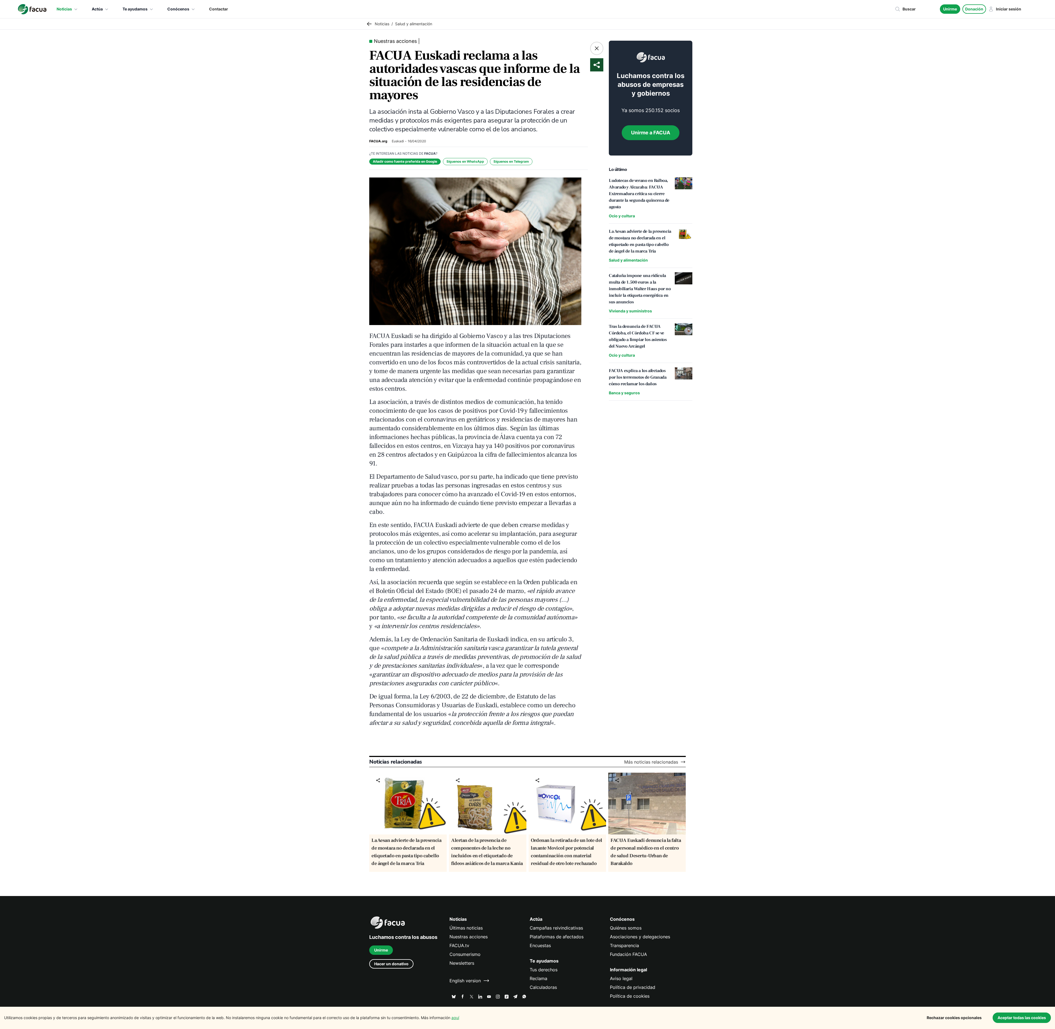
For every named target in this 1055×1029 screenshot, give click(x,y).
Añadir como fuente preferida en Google (405, 161)
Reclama (538, 978)
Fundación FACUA (628, 954)
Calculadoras (543, 987)
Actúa (97, 9)
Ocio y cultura (622, 215)
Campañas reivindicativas (556, 928)
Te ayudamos (135, 9)
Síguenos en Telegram (511, 161)
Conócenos (178, 9)
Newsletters (461, 963)
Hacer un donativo (391, 963)
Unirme (950, 9)
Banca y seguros (624, 392)
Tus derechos (543, 969)
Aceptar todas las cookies (1022, 1017)
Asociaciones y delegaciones (640, 936)
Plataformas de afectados (557, 936)
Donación (974, 9)
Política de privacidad (632, 987)
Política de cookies (629, 996)
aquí (455, 1017)
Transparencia (624, 945)
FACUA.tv (459, 945)
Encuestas (540, 945)
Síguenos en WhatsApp (465, 161)
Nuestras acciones (468, 936)
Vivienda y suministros (630, 311)
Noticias (64, 9)
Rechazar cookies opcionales (954, 1017)
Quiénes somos (626, 928)
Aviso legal (621, 978)
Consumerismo (465, 954)
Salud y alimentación (628, 260)
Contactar (218, 9)
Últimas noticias (466, 928)
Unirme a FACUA (650, 132)
